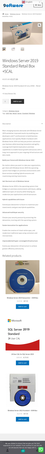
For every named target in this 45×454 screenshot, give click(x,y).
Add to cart (17, 101)
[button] (39, 25)
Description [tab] (6, 124)
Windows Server (15, 14)
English (28, 2)
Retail (15, 113)
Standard (25, 113)
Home (6, 14)
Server (19, 113)
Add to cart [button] (22, 306)
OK (23, 451)
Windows (32, 113)
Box (11, 113)
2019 (7, 113)
